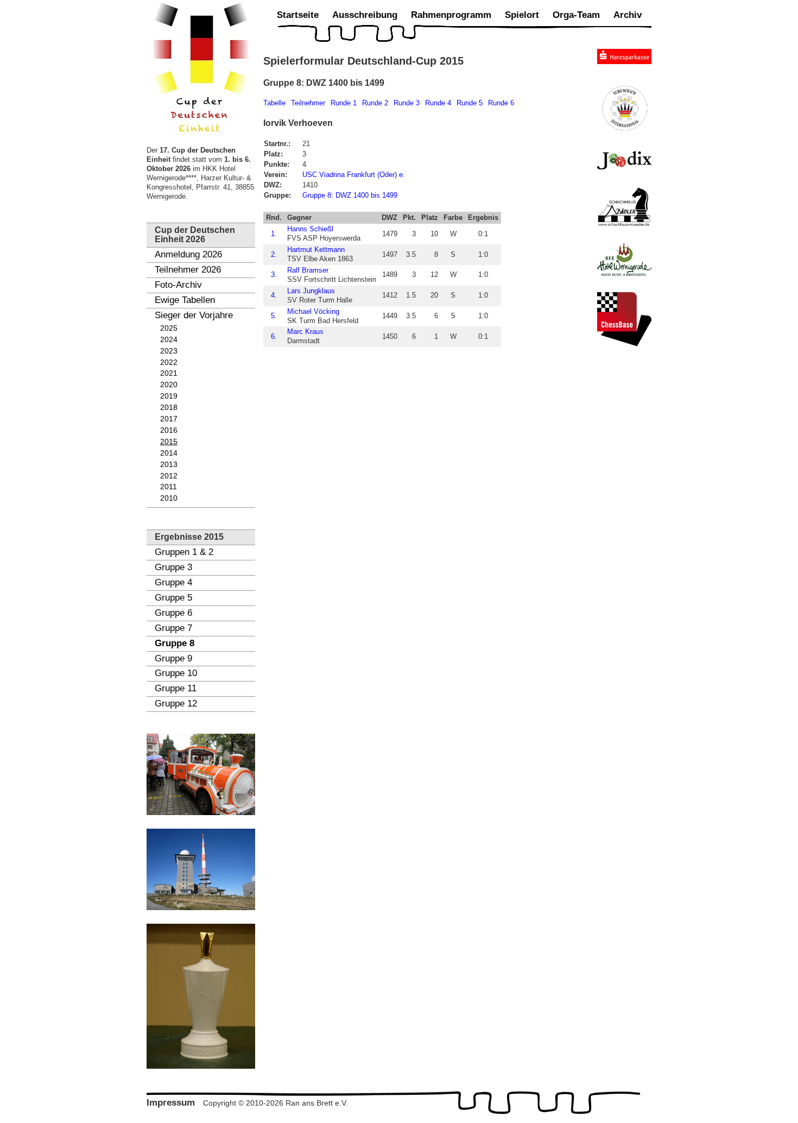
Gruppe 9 (173, 658)
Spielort (522, 15)
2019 (169, 396)
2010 (169, 498)
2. (274, 254)
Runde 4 (438, 103)
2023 (169, 351)
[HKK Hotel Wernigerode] (624, 259)
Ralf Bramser (307, 270)
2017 (169, 419)
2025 (169, 328)
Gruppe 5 (173, 597)
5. (274, 316)
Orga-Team (576, 15)
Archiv (627, 15)
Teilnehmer (308, 103)
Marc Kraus (305, 331)
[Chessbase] (624, 319)
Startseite (298, 15)
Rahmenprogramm (451, 15)
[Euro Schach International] (624, 107)
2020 (169, 385)
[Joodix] (624, 160)
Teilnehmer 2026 (188, 269)
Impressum (171, 1102)
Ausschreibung (364, 15)
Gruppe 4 (173, 582)
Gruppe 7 (173, 628)
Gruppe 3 (173, 567)
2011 (168, 487)
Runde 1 (344, 103)
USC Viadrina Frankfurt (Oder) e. (353, 175)
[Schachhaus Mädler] (624, 206)
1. (274, 234)
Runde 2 (375, 103)
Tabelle (274, 103)
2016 (169, 430)
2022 (169, 362)
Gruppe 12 (176, 703)
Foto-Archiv (178, 285)
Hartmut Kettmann (316, 249)
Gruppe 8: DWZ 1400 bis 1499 (349, 195)
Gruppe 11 (176, 688)
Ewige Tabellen (185, 300)
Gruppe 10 (176, 673)
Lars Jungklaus (311, 291)
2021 (169, 373)
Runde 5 (470, 103)
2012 (169, 476)
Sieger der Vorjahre (194, 315)
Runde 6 (501, 103)
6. (274, 336)
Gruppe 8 (174, 643)
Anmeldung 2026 (188, 254)
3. (274, 274)
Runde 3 (407, 103)
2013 (169, 464)
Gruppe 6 (173, 613)
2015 (169, 442)
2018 (169, 407)
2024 (169, 340)
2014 (169, 453)
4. (274, 295)
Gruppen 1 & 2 (184, 552)
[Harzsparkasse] (624, 56)
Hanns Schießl (310, 229)
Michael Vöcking (313, 311)
